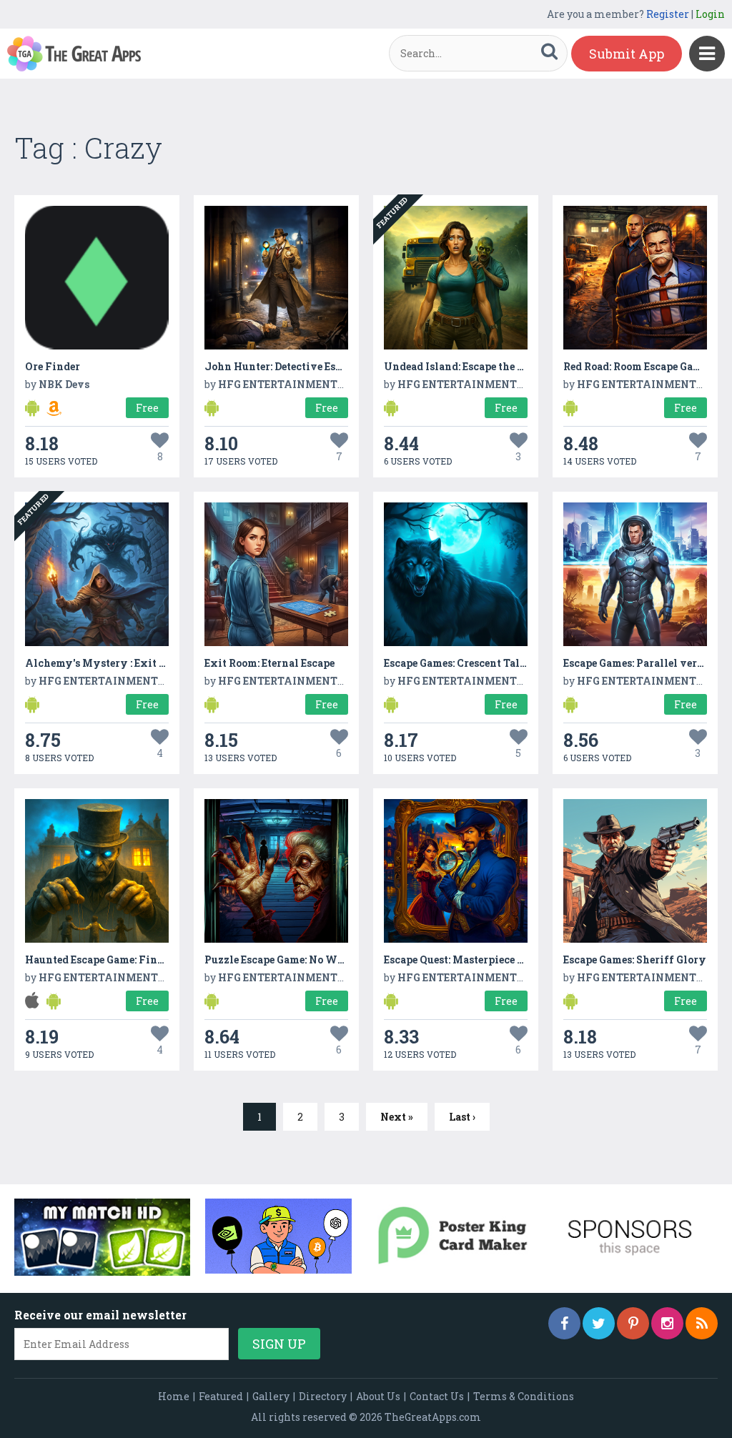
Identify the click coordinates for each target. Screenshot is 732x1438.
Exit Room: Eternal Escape (269, 663)
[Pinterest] (633, 1323)
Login (710, 14)
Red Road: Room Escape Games (638, 366)
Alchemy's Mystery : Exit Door (103, 663)
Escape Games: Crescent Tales (457, 663)
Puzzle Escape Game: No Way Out (288, 959)
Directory (323, 1396)
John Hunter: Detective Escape (281, 366)
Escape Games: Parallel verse (635, 663)
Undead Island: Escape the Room (464, 366)
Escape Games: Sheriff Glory (634, 959)
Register (667, 14)
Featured (221, 1396)
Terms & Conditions (523, 1396)
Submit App (626, 53)
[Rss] (702, 1323)
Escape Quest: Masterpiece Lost (461, 959)
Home (173, 1396)
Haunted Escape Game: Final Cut (106, 959)
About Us (378, 1396)
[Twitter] (599, 1323)
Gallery (271, 1396)
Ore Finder (52, 366)
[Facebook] (564, 1323)
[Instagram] (667, 1323)
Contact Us (437, 1396)
